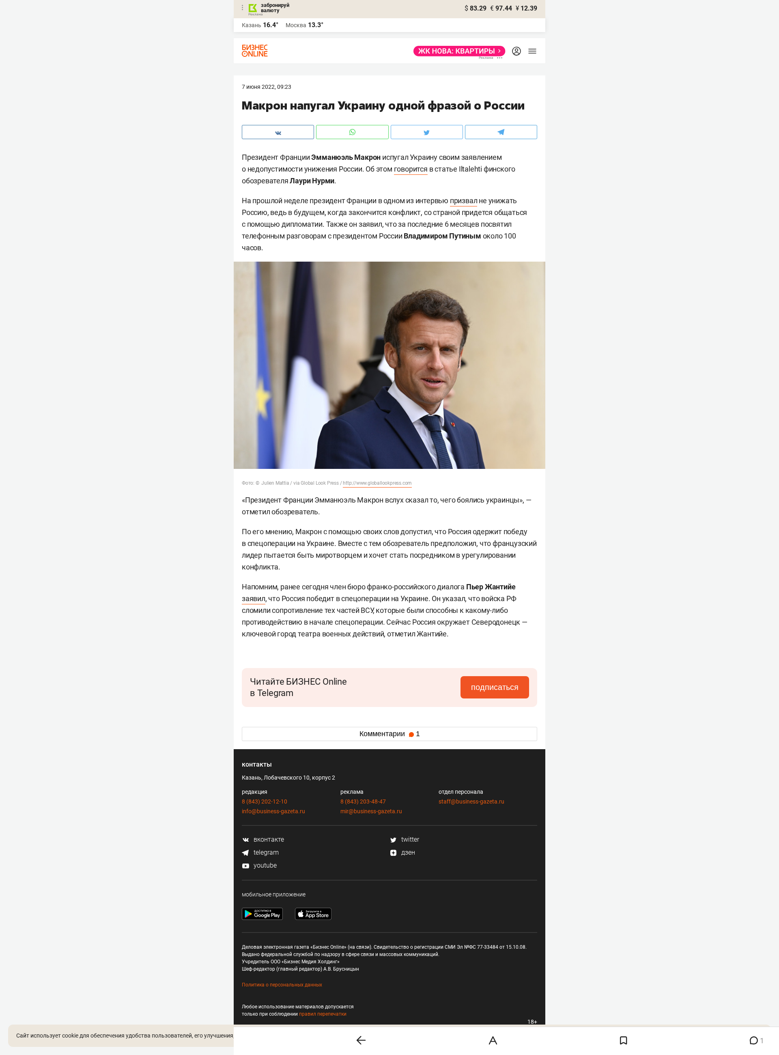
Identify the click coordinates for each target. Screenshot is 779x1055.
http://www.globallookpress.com (377, 483)
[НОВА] (457, 51)
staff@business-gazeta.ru (471, 801)
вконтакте (268, 839)
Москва (296, 25)
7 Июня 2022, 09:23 (266, 87)
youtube (264, 865)
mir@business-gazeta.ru (371, 811)
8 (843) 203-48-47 (363, 801)
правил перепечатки (322, 1014)
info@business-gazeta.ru (273, 811)
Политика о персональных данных (282, 985)
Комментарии (389, 734)
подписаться (495, 687)
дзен (407, 852)
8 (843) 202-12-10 (264, 801)
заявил (253, 598)
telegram (265, 852)
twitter (409, 839)
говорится (411, 169)
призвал (464, 200)
